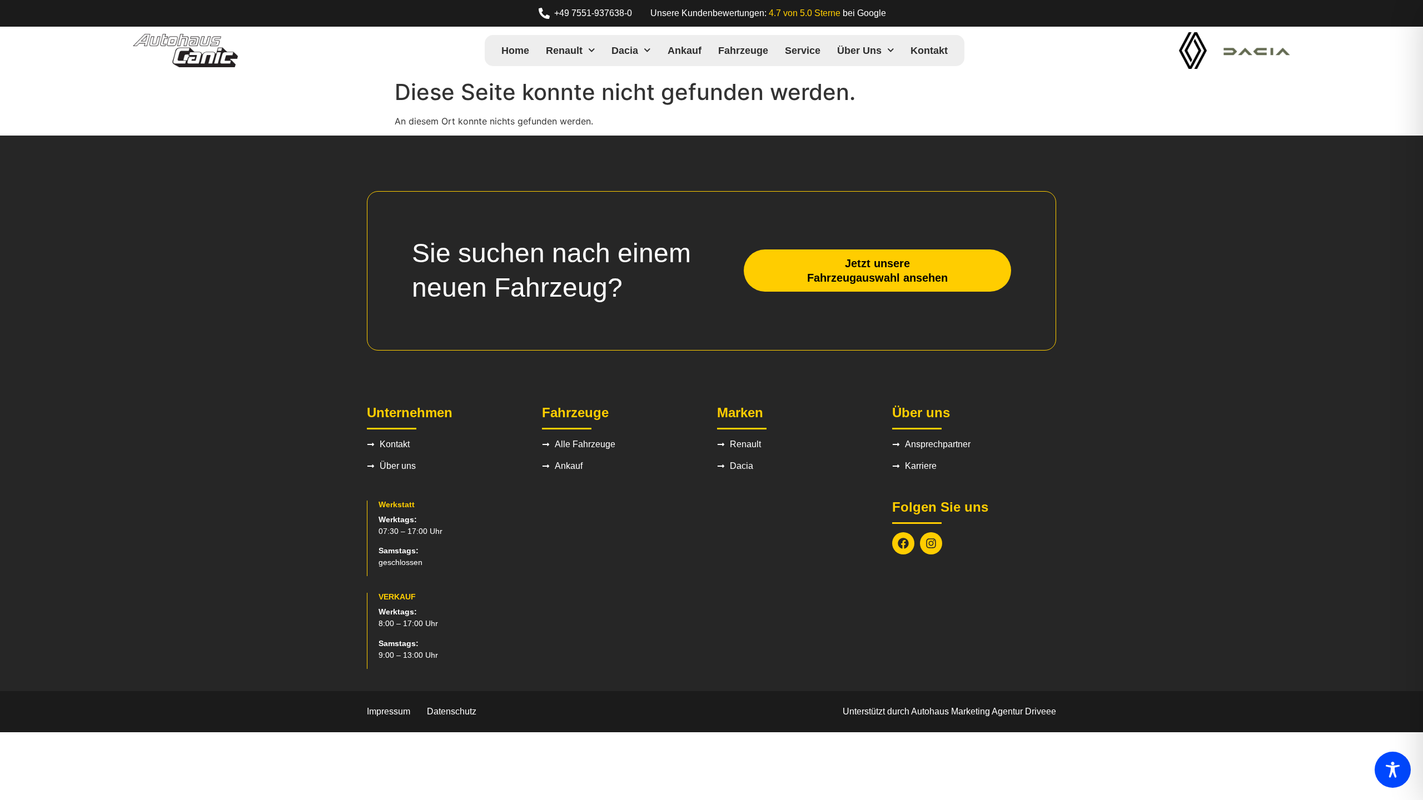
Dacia (624, 50)
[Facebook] (903, 543)
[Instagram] (931, 543)
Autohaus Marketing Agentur (967, 711)
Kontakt (929, 50)
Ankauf (684, 50)
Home (515, 50)
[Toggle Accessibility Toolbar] (1393, 770)
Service (802, 50)
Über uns (859, 50)
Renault (564, 50)
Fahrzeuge (743, 50)
